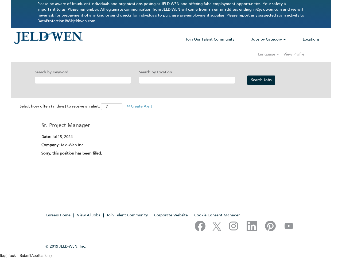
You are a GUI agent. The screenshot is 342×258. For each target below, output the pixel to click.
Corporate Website (171, 215)
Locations (311, 39)
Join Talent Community (127, 215)
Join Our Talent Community (210, 39)
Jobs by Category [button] (267, 39)
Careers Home (58, 215)
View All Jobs (88, 215)
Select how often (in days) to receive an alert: (60, 106)
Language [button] (267, 54)
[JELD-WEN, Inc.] (48, 38)
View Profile (293, 54)
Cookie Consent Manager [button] (217, 215)
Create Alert (141, 106)
